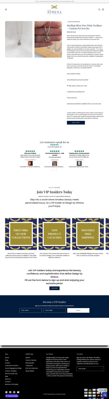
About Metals (30, 371)
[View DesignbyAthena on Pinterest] (14, 392)
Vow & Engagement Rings (13, 368)
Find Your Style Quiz (11, 373)
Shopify (63, 394)
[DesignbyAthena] (54, 9)
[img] (54, 145)
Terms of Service (31, 360)
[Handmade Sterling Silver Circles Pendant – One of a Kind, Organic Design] (55, 163)
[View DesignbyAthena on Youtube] (18, 392)
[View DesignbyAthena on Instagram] (6, 392)
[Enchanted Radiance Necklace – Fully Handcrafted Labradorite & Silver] (30, 163)
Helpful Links (29, 354)
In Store (7, 363)
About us (8, 379)
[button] (99, 9)
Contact (8, 381)
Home (7, 357)
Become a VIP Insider (11, 384)
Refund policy (30, 363)
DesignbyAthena (51, 394)
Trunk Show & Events (11, 365)
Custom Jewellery (11, 371)
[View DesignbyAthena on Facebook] (10, 392)
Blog (6, 376)
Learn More (54, 288)
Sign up (78, 310)
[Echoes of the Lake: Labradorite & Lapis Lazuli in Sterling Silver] (79, 163)
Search (28, 357)
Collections (29, 365)
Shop (6, 354)
